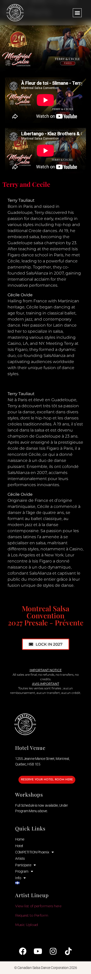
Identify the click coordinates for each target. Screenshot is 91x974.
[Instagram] (53, 951)
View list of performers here (38, 906)
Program (21, 871)
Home (19, 839)
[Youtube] (38, 951)
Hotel (19, 846)
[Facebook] (22, 951)
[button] (77, 12)
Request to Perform (31, 915)
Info (18, 878)
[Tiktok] (68, 951)
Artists (20, 858)
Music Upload (26, 924)
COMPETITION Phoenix (32, 852)
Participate (23, 865)
